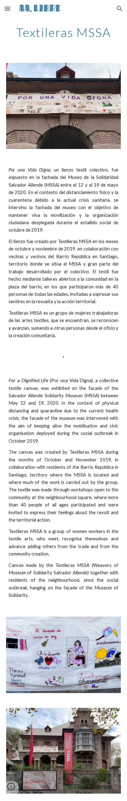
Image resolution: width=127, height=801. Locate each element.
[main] (63, 32)
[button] (7, 8)
